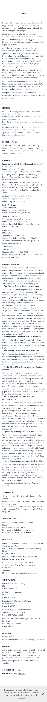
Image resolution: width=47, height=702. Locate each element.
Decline (22, 697)
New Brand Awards (11, 496)
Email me (18, 670)
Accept (34, 695)
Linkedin (21, 673)
